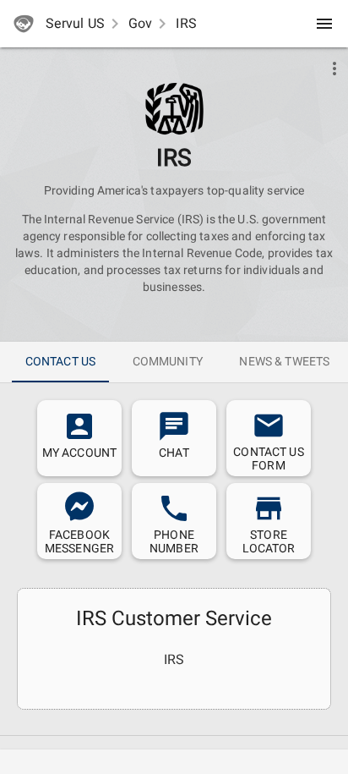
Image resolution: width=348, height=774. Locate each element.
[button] (174, 108)
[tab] (60, 362)
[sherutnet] (24, 24)
